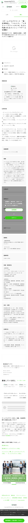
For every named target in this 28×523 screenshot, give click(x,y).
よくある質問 (6, 476)
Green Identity (21, 476)
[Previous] (4, 49)
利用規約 (25, 473)
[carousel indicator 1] (11, 460)
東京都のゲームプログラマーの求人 (11, 448)
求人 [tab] (21, 14)
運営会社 (13, 471)
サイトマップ (13, 476)
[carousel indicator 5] (16, 460)
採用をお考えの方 (6, 471)
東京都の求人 (5, 445)
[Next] (23, 49)
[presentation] (14, 10)
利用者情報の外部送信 (17, 473)
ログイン (18, 6)
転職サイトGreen (4, 486)
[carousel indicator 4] (15, 460)
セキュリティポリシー (6, 473)
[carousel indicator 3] (14, 460)
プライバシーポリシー (21, 471)
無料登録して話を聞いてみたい (14, 520)
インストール (22, 2)
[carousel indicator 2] (12, 460)
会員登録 (24, 6)
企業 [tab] (7, 14)
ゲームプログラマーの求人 (14, 453)
